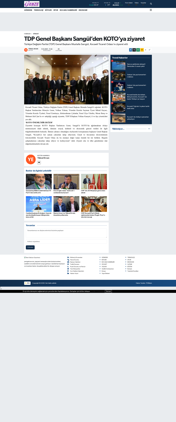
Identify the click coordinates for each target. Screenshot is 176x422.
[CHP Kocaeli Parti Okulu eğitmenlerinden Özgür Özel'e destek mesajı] (94, 204)
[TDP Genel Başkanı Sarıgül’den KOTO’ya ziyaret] (66, 79)
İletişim (129, 269)
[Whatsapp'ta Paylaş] (138, 50)
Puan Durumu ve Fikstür (77, 266)
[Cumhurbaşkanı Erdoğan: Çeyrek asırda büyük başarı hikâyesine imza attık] (39, 204)
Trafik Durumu (74, 264)
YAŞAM (104, 266)
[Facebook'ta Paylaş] (130, 50)
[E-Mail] (39, 162)
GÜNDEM (28, 10)
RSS (28, 283)
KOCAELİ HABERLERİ (68, 10)
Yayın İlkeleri (106, 273)
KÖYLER (48, 10)
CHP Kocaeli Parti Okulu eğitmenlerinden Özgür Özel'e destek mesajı (93, 215)
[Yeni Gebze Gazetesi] (31, 4)
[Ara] (151, 4)
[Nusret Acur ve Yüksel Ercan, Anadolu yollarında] (66, 204)
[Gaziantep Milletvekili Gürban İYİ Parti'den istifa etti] (39, 181)
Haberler (27, 34)
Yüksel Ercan (43, 158)
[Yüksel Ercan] (31, 159)
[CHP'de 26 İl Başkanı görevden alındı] (94, 181)
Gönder (30, 247)
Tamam (108, 291)
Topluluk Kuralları (132, 271)
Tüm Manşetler (75, 269)
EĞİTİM (129, 266)
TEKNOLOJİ (38, 10)
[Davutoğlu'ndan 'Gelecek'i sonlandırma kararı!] (66, 181)
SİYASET (36, 34)
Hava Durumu (74, 260)
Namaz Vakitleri (75, 262)
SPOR (55, 10)
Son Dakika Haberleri (77, 271)
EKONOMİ (83, 10)
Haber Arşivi (74, 273)
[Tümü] (149, 129)
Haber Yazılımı (140, 283)
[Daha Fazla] (142, 50)
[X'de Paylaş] (134, 50)
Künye (104, 271)
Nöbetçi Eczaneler (76, 257)
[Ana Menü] (151, 10)
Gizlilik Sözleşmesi (108, 269)
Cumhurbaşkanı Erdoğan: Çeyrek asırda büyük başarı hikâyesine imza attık (38, 215)
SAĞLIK (129, 264)
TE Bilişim (149, 283)
